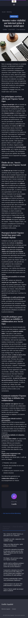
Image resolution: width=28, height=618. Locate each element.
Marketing (9, 12)
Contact (14, 609)
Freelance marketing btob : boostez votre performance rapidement (13, 579)
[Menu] (14, 4)
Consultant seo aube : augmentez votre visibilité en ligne (14, 539)
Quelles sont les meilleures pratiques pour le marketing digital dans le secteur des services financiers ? (14, 564)
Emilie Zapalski (7, 604)
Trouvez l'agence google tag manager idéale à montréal (13, 589)
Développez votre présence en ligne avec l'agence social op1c (13, 558)
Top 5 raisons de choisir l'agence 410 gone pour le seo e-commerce (13, 534)
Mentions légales (6, 609)
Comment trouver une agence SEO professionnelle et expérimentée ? (13, 584)
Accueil (3, 12)
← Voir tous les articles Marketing (11, 513)
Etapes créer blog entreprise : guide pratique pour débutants (13, 545)
